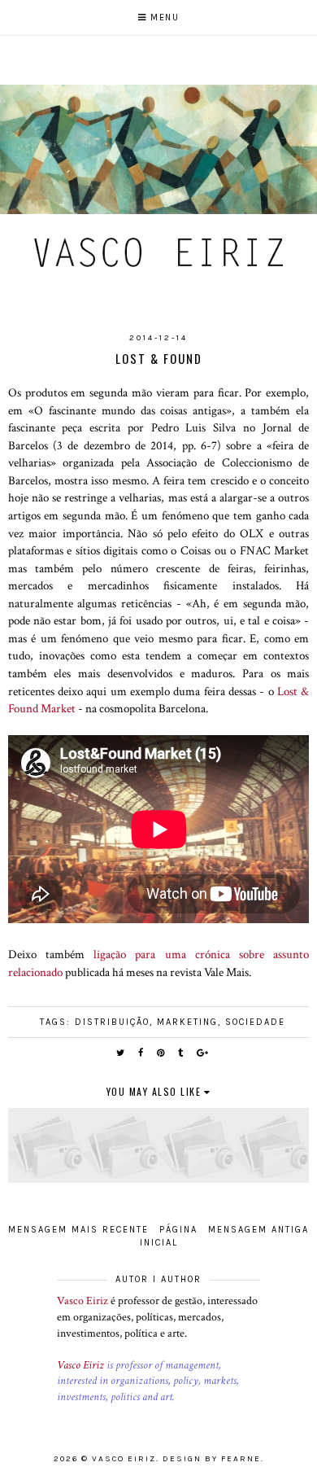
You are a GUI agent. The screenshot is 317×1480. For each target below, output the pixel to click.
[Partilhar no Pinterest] (161, 1053)
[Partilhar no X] (121, 1053)
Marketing (187, 1022)
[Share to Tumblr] (181, 1053)
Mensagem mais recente (78, 1229)
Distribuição (112, 1022)
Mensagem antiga (258, 1229)
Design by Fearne (212, 1459)
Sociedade (255, 1022)
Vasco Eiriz (82, 1301)
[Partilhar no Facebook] (141, 1053)
